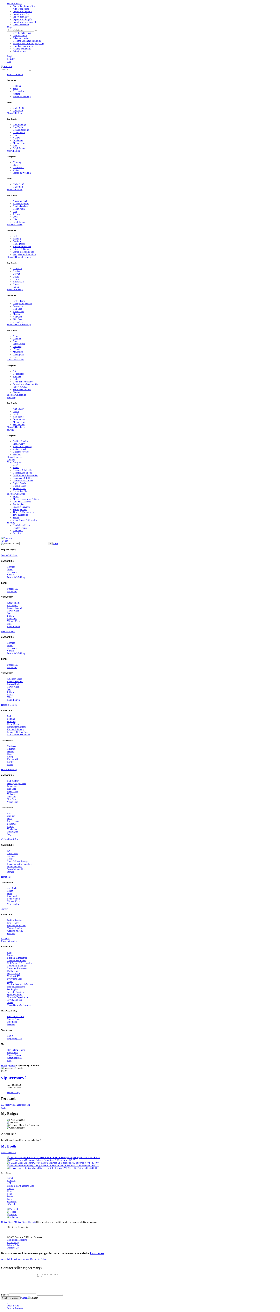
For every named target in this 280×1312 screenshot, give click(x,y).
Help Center (12, 1052)
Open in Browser (15, 1308)
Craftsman (17, 268)
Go (50, 544)
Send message (13, 1092)
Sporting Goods (20, 509)
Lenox (16, 287)
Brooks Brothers (20, 206)
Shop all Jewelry (14, 457)
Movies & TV (19, 488)
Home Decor (19, 244)
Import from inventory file (25, 22)
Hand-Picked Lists (21, 525)
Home (4, 1065)
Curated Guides (20, 528)
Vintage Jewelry (20, 449)
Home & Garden (14, 224)
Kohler (16, 284)
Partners (10, 1196)
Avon (15, 336)
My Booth (8, 1146)
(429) (15, 1106)
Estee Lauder (19, 344)
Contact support (20, 35)
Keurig (16, 279)
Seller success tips (21, 38)
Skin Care (17, 319)
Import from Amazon (22, 11)
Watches (17, 454)
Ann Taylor (18, 127)
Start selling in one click (24, 6)
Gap (15, 135)
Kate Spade (18, 416)
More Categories (14, 462)
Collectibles (18, 374)
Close (55, 543)
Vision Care (18, 322)
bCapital (11, 1204)
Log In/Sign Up (14, 1038)
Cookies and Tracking (17, 1240)
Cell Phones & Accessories (25, 475)
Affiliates (11, 1180)
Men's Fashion (13, 151)
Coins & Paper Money (23, 381)
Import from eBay (21, 14)
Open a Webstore (21, 24)
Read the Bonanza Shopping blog (28, 43)
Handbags (11, 397)
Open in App (13, 1305)
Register (11, 59)
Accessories (18, 91)
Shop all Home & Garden (19, 257)
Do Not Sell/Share (38, 1259)
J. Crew (16, 137)
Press (9, 1199)
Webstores (11, 1201)
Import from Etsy (21, 16)
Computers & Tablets (22, 478)
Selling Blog (13, 1186)
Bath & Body (19, 301)
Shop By (11, 522)
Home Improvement (22, 246)
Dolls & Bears (19, 486)
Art (14, 371)
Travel (16, 517)
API (9, 1183)
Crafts (15, 379)
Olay (15, 357)
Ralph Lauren (19, 148)
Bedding (17, 238)
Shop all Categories (16, 494)
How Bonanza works (23, 46)
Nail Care (17, 316)
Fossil (15, 414)
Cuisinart (17, 271)
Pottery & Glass (20, 387)
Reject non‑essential (20, 1259)
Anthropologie (19, 124)
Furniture (17, 241)
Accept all (6, 1259)
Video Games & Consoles (25, 520)
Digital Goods (19, 483)
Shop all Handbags (15, 427)
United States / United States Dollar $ (18, 1222)
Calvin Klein (19, 132)
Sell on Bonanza (14, 3)
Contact (10, 1188)
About (10, 1178)
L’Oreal (16, 349)
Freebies (17, 533)
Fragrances (18, 306)
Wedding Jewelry (21, 451)
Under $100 (18, 108)
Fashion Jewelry (20, 441)
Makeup (16, 314)
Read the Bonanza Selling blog (27, 41)
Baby (15, 465)
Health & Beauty (15, 289)
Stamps (16, 392)
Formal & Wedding (22, 96)
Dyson (16, 276)
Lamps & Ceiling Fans (23, 251)
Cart (9, 61)
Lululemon (18, 140)
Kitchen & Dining (21, 249)
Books (16, 467)
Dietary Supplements (22, 303)
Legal (9, 1193)
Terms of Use (13, 1247)
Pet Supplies (18, 504)
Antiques (17, 376)
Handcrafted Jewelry (22, 446)
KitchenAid (18, 281)
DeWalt (16, 274)
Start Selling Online (16, 1050)
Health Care (18, 311)
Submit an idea (20, 51)
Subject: (5, 1294)
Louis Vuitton (19, 419)
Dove (15, 341)
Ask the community (22, 48)
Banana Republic (21, 130)
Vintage (16, 94)
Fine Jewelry (19, 444)
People (12, 1065)
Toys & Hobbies (20, 515)
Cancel (24, 1298)
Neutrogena (18, 354)
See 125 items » (8, 1152)
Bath (15, 236)
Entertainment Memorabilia (25, 384)
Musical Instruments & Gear (26, 499)
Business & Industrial (23, 470)
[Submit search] (36, 30)
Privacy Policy (13, 1245)
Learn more (97, 1253)
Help (9, 27)
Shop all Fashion (14, 113)
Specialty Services (21, 507)
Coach (16, 411)
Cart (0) (10, 1036)
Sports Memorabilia (22, 389)
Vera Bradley (19, 424)
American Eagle (20, 201)
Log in (10, 56)
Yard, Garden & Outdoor (24, 254)
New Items (18, 530)
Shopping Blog (27, 1186)
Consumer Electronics (23, 480)
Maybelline (18, 351)
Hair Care (17, 309)
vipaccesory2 (14, 1077)
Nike (15, 145)
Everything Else (20, 491)
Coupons (11, 459)
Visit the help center (22, 33)
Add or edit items (21, 9)
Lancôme (17, 346)
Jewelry (10, 430)
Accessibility (13, 1242)
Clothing (17, 86)
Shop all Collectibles (16, 395)
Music (16, 496)
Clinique (17, 338)
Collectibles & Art (15, 359)
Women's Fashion (15, 74)
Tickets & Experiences (23, 512)
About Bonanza (14, 1058)
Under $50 (18, 110)
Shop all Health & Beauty (19, 324)
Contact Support (14, 1055)
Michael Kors (19, 143)
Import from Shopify (22, 19)
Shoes (15, 88)
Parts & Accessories (22, 501)
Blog (9, 1060)
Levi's (15, 216)
